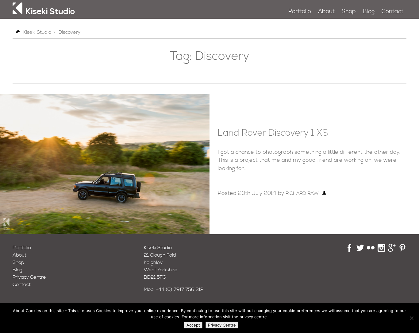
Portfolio (299, 11)
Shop (349, 11)
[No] (411, 318)
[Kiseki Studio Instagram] (381, 250)
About (326, 11)
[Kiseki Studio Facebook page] (349, 250)
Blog (369, 11)
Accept (193, 325)
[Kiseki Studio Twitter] (360, 250)
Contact (392, 11)
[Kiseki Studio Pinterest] (402, 250)
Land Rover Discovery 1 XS (273, 133)
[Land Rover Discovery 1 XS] (105, 233)
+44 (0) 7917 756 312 (180, 289)
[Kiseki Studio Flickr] (371, 250)
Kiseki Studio (37, 32)
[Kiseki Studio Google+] (392, 250)
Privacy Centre (29, 277)
